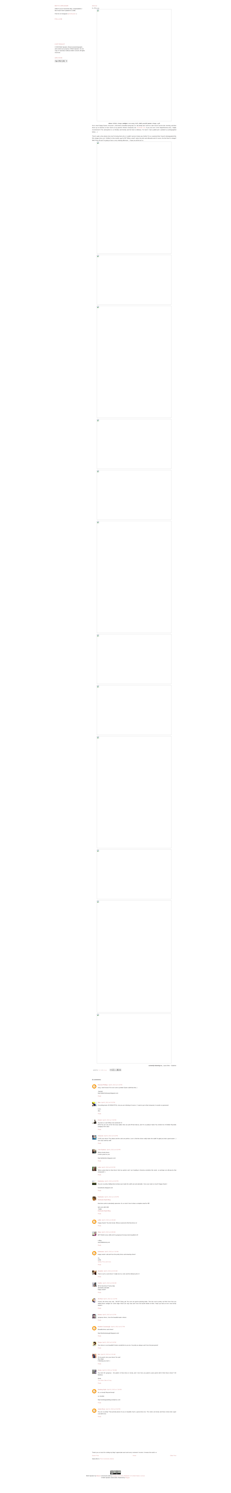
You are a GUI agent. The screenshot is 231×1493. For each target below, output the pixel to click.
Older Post (173, 1455)
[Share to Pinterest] (120, 1070)
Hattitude (101, 1197)
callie (99, 1220)
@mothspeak (72, 13)
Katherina (101, 1181)
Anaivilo (100, 1271)
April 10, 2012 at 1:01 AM (108, 1354)
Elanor (98, 1475)
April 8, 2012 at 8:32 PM (111, 1181)
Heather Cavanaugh (104, 1326)
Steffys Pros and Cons (104, 1262)
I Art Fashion (102, 1149)
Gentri (100, 1120)
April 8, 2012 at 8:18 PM (113, 1149)
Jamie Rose (101, 1409)
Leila (99, 1167)
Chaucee (100, 1135)
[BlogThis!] (113, 1070)
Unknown (101, 1251)
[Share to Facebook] (118, 1070)
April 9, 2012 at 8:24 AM (110, 1271)
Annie (100, 1370)
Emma (100, 1314)
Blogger (127, 1477)
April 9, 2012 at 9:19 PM (109, 1342)
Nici (99, 1354)
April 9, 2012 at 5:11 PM (109, 1314)
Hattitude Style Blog (104, 1199)
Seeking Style (102, 1389)
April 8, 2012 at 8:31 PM (108, 1167)
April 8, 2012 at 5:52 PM (108, 1102)
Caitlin (100, 1283)
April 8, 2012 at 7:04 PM (109, 1120)
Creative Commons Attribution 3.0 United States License (128, 1475)
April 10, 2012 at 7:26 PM (114, 1389)
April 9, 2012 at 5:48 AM (109, 1220)
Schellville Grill (141, 127)
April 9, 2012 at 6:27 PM (118, 1326)
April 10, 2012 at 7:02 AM (109, 1370)
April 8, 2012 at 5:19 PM (115, 1085)
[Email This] (111, 1070)
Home (134, 1455)
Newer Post (95, 1455)
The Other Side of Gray (105, 1380)
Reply (99, 1096)
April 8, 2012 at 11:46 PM (111, 1197)
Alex (99, 1102)
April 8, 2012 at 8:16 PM (111, 1135)
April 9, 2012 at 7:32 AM (111, 1251)
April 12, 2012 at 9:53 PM (113, 1409)
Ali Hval (100, 1299)
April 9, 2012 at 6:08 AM (108, 1232)
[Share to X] (115, 1070)
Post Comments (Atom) (107, 1459)
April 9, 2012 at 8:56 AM (109, 1283)
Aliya (99, 1232)
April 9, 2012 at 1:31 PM (110, 1299)
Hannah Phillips (103, 1085)
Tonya (100, 1342)
